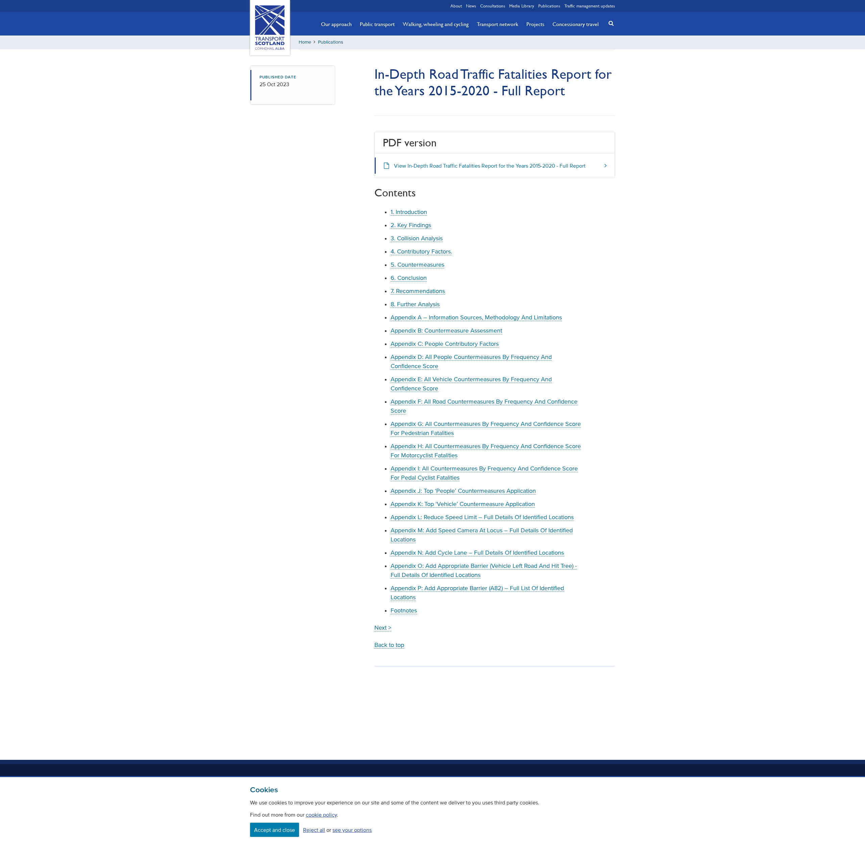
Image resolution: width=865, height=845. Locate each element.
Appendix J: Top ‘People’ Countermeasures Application (463, 490)
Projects (535, 24)
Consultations (492, 5)
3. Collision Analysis (417, 238)
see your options (352, 830)
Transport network (497, 24)
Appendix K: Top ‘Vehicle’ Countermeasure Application (463, 504)
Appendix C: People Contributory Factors (445, 343)
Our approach (336, 24)
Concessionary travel (575, 24)
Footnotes (404, 610)
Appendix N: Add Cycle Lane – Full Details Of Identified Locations (477, 552)
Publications (549, 5)
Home (305, 42)
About (456, 5)
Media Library (521, 5)
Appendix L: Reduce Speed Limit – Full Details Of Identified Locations (482, 517)
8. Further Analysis (415, 304)
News (471, 5)
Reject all (314, 830)
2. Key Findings (411, 225)
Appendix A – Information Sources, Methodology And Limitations (476, 317)
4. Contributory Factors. (421, 251)
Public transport (377, 24)
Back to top (389, 645)
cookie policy (321, 815)
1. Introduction (409, 212)
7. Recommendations (418, 291)
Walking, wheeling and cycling (436, 24)
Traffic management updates (589, 5)
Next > (382, 627)
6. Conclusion (409, 277)
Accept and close (274, 830)
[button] (609, 23)
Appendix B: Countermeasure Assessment (446, 330)
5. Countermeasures (417, 264)
